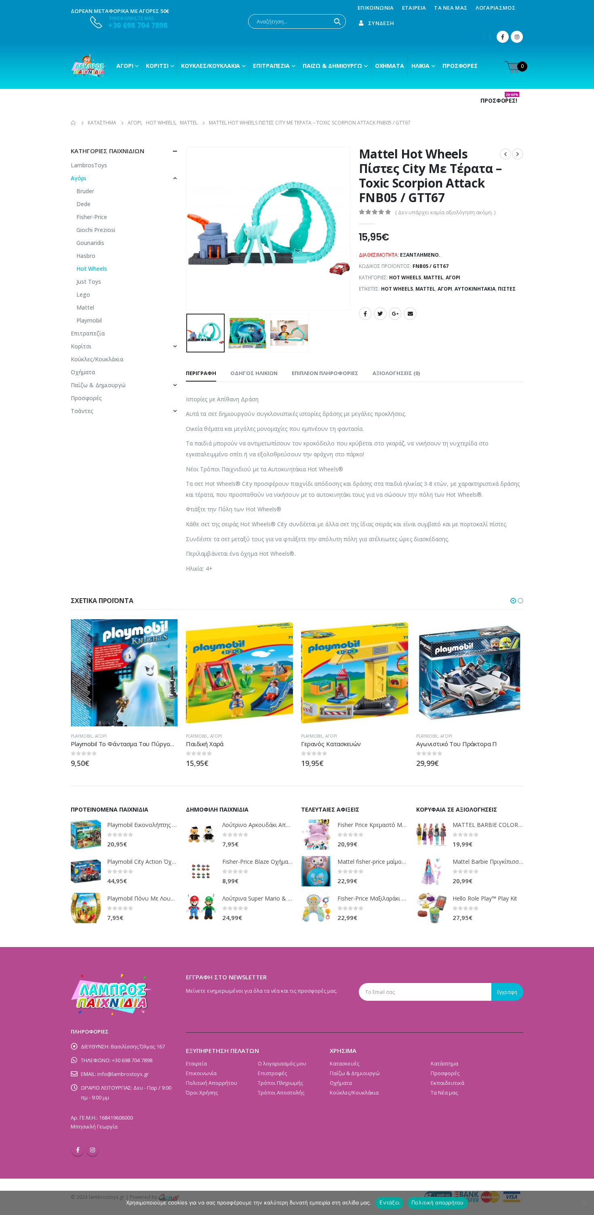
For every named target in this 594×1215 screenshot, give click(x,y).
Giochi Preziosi (95, 230)
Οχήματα (389, 66)
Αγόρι (124, 66)
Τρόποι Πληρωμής (280, 1082)
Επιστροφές (272, 1073)
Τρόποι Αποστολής (281, 1092)
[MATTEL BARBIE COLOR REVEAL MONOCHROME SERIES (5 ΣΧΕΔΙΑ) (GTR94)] (431, 834)
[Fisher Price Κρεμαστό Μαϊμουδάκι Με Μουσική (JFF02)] (316, 834)
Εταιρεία (414, 7)
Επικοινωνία (376, 7)
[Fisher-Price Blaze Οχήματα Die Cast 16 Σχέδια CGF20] (201, 871)
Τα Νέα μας (451, 7)
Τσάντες (82, 411)
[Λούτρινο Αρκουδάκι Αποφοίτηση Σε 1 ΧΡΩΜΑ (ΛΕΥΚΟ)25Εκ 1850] (201, 834)
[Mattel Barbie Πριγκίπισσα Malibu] (431, 871)
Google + (395, 313)
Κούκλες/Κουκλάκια (210, 66)
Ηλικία (420, 66)
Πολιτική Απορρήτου (211, 1082)
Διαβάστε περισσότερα (164, 632)
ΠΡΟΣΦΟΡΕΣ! (499, 100)
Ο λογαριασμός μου (282, 1063)
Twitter (380, 313)
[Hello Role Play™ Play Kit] (431, 908)
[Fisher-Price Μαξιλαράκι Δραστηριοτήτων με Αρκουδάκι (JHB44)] (316, 908)
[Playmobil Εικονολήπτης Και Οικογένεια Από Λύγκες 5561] (86, 834)
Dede (83, 204)
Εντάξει (389, 1202)
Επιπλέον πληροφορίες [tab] (325, 373)
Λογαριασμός (496, 7)
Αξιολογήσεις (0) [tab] (396, 373)
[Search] (337, 21)
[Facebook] (503, 37)
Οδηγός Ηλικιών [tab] (254, 373)
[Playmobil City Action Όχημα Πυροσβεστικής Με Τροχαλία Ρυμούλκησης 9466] (86, 871)
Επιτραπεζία (88, 333)
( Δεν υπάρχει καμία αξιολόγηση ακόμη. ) (445, 212)
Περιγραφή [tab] (201, 373)
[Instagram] (517, 37)
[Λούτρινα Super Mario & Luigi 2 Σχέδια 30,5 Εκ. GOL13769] (201, 908)
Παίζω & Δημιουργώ (332, 66)
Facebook (365, 313)
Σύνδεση (381, 23)
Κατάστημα (444, 1063)
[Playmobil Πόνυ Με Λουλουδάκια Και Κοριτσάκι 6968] (86, 908)
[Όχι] (584, 1203)
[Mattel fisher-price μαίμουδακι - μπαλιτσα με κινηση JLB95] (316, 871)
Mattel (433, 277)
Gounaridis (90, 243)
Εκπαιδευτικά (447, 1082)
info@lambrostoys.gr (123, 1074)
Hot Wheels (405, 277)
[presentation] (188, 229)
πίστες (507, 288)
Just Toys (88, 281)
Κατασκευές (344, 1063)
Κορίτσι (157, 66)
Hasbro (85, 255)
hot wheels (397, 288)
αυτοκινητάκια (475, 288)
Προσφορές (460, 66)
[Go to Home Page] (73, 123)
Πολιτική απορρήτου (437, 1202)
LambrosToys (89, 165)
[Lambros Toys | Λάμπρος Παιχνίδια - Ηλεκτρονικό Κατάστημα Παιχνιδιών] (89, 66)
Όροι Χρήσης (202, 1092)
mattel (425, 288)
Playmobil (89, 320)
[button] (513, 600)
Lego (83, 294)
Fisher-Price (91, 217)
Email (410, 313)
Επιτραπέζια (271, 66)
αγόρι (445, 288)
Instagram (92, 1150)
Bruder (85, 191)
